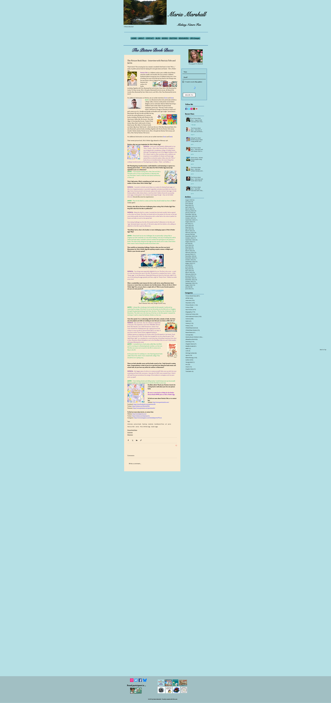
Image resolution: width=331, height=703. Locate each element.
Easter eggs (154, 426)
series (137, 426)
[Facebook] (140, 692)
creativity (150, 424)
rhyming (144, 424)
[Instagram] (131, 692)
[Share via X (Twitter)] (132, 440)
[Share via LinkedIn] (136, 440)
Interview (130, 424)
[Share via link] (141, 440)
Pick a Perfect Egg (145, 426)
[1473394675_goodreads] (194, 109)
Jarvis (169, 424)
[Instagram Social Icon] (191, 109)
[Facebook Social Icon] (186, 109)
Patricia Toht (131, 426)
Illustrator (130, 435)
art (166, 424)
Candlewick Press (159, 424)
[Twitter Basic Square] (189, 109)
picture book (137, 424)
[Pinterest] (197, 109)
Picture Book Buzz (132, 430)
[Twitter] (136, 692)
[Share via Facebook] (128, 440)
